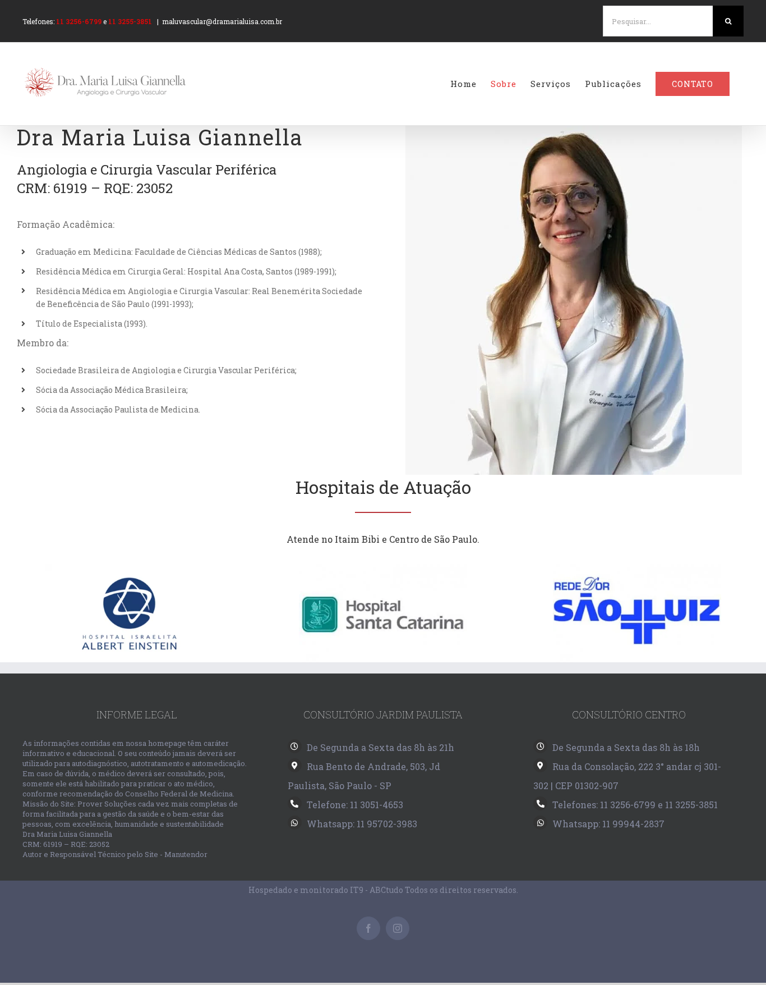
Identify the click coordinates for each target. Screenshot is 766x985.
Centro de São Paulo (433, 539)
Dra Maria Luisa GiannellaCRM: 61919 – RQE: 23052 (67, 839)
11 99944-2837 (633, 824)
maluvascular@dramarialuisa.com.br (222, 21)
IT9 (356, 890)
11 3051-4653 (376, 804)
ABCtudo (386, 890)
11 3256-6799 (78, 21)
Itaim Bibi (357, 539)
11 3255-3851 (130, 21)
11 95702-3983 (387, 824)
